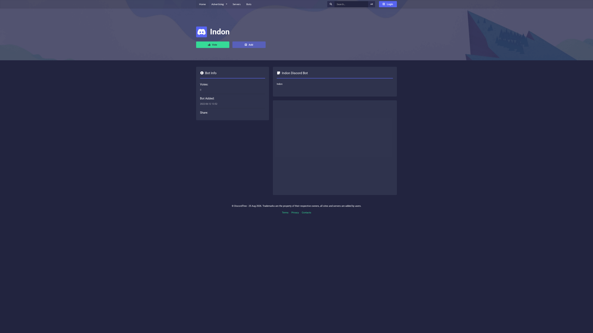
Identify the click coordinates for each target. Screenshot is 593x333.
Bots (248, 4)
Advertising (217, 4)
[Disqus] (335, 147)
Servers (237, 4)
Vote (214, 44)
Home (202, 4)
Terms (285, 212)
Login (389, 4)
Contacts (306, 212)
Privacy (295, 212)
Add (250, 44)
